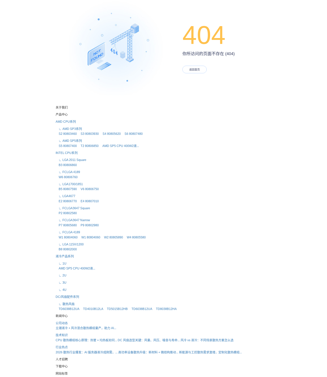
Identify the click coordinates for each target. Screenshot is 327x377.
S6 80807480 (132, 133)
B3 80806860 (66, 165)
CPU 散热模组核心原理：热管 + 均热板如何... (86, 340)
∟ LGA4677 (65, 196)
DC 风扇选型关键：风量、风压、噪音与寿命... (149, 340)
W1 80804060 (67, 237)
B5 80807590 (66, 189)
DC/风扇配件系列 (67, 296)
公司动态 (62, 323)
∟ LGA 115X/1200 (70, 244)
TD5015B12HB (116, 309)
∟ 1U (61, 263)
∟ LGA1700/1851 (69, 184)
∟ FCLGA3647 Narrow (73, 220)
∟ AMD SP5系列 (69, 140)
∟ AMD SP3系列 (69, 128)
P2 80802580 (66, 213)
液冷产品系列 (65, 256)
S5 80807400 (66, 146)
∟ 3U (61, 282)
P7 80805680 (66, 225)
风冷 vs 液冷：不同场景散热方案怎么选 (207, 340)
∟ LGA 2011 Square (71, 160)
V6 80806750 (88, 189)
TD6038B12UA (67, 309)
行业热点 (62, 347)
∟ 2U (61, 275)
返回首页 (194, 69)
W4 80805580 (135, 237)
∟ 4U (61, 289)
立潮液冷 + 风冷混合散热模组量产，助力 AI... (86, 328)
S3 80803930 (88, 133)
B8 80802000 (66, 249)
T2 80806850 (88, 146)
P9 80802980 (88, 225)
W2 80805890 (112, 237)
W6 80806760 (67, 177)
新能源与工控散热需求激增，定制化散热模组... (210, 352)
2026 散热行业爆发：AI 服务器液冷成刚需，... (87, 352)
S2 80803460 (66, 133)
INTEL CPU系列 (67, 153)
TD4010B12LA (91, 309)
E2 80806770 (66, 201)
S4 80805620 (110, 133)
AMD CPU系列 (66, 121)
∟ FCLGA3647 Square (73, 208)
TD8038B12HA (165, 309)
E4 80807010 (88, 201)
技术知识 (62, 335)
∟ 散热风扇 (65, 304)
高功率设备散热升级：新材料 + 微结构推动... (148, 352)
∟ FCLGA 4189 (68, 172)
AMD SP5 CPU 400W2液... (119, 146)
